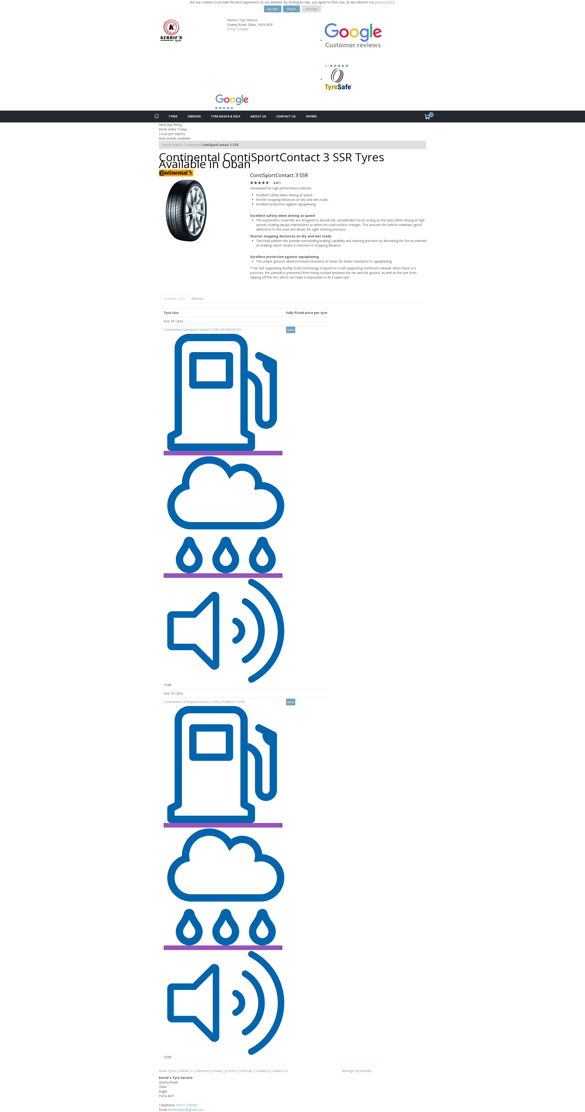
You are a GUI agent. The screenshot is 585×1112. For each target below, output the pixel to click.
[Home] (156, 116)
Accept (273, 9)
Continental (192, 145)
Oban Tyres (167, 1071)
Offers (311, 116)
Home (166, 145)
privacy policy (385, 2)
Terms (232, 1071)
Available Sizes (174, 298)
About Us (258, 116)
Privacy (218, 1071)
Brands (177, 145)
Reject (291, 9)
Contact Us (286, 116)
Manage (311, 9)
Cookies (262, 1071)
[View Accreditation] (338, 79)
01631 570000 (237, 29)
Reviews (197, 298)
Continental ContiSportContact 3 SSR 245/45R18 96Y (203, 329)
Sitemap (246, 1071)
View (290, 330)
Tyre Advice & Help (225, 116)
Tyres (173, 116)
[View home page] (171, 30)
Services (194, 116)
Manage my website (357, 1071)
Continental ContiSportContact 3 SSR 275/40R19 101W (204, 702)
